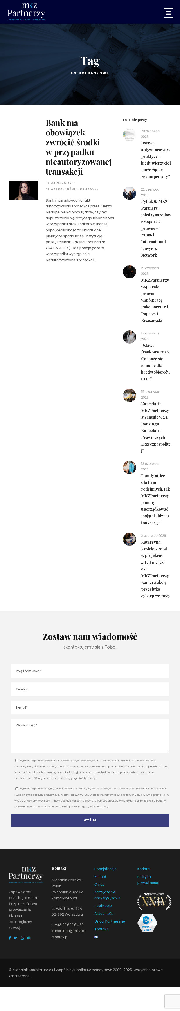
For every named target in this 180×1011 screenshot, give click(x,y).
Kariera (143, 868)
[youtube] (22, 938)
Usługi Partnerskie (109, 921)
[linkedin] (15, 938)
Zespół (100, 876)
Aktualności (63, 189)
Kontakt (101, 929)
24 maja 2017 (63, 183)
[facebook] (10, 938)
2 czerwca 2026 (153, 535)
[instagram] (29, 938)
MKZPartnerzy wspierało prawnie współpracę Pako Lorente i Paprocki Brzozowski (155, 300)
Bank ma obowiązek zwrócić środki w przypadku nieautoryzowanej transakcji (79, 147)
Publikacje (88, 189)
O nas (99, 884)
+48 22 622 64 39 (69, 924)
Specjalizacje (105, 868)
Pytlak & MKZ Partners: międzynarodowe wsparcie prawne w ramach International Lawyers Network (156, 228)
